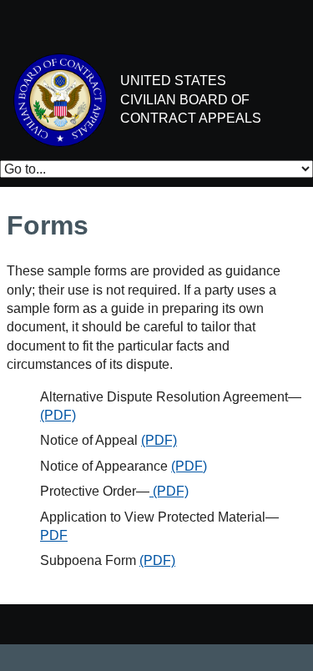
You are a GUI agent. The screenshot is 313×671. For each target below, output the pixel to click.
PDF (54, 535)
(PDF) (58, 415)
